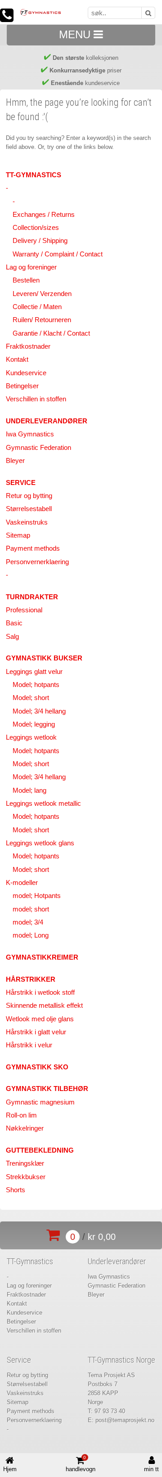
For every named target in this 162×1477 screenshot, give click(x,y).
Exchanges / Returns (44, 214)
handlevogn (80, 1464)
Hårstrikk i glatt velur (36, 1032)
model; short (31, 909)
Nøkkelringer (25, 1128)
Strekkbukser (25, 1177)
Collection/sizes (36, 227)
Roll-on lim (21, 1115)
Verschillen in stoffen (36, 399)
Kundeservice (26, 373)
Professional (24, 610)
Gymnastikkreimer (42, 957)
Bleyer (15, 460)
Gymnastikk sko (37, 1067)
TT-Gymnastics (33, 175)
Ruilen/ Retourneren (42, 319)
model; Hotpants (37, 895)
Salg (12, 636)
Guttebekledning (40, 1150)
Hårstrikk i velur (29, 1045)
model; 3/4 (28, 922)
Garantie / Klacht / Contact (51, 333)
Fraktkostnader (28, 346)
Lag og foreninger (31, 267)
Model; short (31, 697)
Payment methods (33, 548)
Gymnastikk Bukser (44, 658)
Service (21, 482)
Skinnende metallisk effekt (44, 1005)
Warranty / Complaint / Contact (58, 254)
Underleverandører (46, 421)
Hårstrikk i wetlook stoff (40, 992)
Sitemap (18, 535)
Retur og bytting (29, 495)
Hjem (10, 1469)
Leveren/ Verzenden (42, 293)
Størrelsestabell (29, 508)
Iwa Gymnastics (30, 434)
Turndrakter (32, 597)
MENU (76, 34)
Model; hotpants (36, 684)
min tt (151, 1469)
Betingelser (22, 386)
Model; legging (34, 724)
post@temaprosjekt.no (124, 1420)
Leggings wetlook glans (40, 843)
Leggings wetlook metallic (43, 803)
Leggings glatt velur (34, 671)
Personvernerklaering (37, 562)
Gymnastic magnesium (40, 1102)
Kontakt (17, 359)
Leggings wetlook (31, 737)
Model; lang (29, 790)
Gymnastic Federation (38, 447)
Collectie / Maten (37, 306)
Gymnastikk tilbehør (47, 1088)
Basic (14, 623)
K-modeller (22, 882)
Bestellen (26, 280)
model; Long (31, 935)
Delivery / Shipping (40, 240)
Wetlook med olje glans (40, 1019)
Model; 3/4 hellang (39, 711)
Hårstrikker (30, 979)
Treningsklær (25, 1163)
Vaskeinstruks (27, 522)
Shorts (15, 1190)
